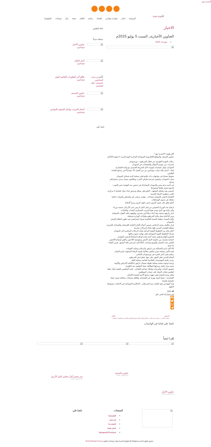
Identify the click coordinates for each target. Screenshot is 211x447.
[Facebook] (116, 9)
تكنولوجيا (48, 18)
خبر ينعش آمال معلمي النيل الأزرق (67, 376)
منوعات (58, 18)
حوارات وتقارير (112, 18)
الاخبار (169, 27)
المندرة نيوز (206, 1)
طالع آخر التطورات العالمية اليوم (69, 77)
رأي (66, 18)
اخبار (123, 18)
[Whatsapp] (102, 9)
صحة (74, 18)
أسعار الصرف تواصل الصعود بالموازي (67, 109)
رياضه (90, 18)
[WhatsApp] (140, 304)
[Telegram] (94, 9)
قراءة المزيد (80, 47)
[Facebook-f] (77, 417)
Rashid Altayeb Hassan (94, 441)
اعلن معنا (92, 159)
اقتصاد (99, 18)
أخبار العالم (79, 60)
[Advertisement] (140, 135)
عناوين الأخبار (78, 44)
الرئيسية (132, 18)
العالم (82, 18)
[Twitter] (109, 9)
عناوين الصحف (77, 93)
